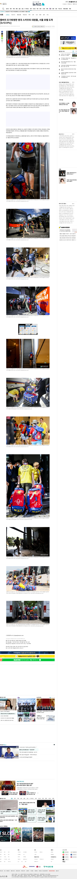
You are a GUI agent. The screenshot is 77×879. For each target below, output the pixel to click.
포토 (56, 8)
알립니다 (57, 870)
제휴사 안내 (13, 870)
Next (37, 793)
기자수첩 (61, 100)
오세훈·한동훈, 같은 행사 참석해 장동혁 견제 (13, 794)
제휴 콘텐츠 (65, 8)
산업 (22, 8)
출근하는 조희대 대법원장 (5, 711)
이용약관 (36, 870)
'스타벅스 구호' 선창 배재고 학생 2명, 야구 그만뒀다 (41, 811)
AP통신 (52, 852)
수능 (47, 14)
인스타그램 (74, 857)
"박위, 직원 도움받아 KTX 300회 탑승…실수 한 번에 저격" (28, 752)
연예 (47, 8)
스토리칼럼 (24, 852)
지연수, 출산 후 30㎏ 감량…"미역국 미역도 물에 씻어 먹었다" (28, 754)
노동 (37, 14)
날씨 (44, 14)
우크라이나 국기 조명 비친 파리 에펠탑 (7, 718)
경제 (17, 8)
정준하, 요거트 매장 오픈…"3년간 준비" (26, 749)
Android (52, 859)
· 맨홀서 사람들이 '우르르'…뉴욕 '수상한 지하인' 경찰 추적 (68, 233)
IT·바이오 (27, 8)
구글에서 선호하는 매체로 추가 (39, 26)
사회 (31, 8)
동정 (25, 861)
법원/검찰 (19, 14)
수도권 (34, 8)
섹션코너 (19, 859)
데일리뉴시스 (25, 859)
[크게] (54, 26)
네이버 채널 (66, 852)
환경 (40, 14)
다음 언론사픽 (74, 852)
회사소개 (1, 870)
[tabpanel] (46, 706)
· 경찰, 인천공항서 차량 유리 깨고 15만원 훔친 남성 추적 (68, 237)
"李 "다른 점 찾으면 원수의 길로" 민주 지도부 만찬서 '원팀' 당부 (25, 784)
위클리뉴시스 (75, 4)
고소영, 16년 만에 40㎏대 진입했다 (26, 757)
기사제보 (31, 870)
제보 (70, 8)
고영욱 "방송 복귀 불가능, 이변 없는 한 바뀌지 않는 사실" (31, 811)
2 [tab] (51, 697)
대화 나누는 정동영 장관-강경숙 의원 (7, 720)
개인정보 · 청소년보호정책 (43, 870)
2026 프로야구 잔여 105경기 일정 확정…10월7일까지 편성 (9, 817)
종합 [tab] (76, 51)
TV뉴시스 (60, 8)
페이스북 (74, 854)
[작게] (52, 26)
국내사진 (35, 852)
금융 (19, 8)
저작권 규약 (23, 870)
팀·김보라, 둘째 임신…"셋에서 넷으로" (8, 812)
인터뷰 (19, 856)
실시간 (7, 8)
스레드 (66, 859)
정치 (11, 8)
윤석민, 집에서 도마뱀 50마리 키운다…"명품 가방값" (27, 803)
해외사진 (41, 852)
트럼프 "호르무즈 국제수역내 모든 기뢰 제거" (31, 794)
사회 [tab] (73, 51)
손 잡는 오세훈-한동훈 (4, 715)
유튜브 (66, 854)
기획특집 (24, 856)
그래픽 (35, 854)
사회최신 (7, 14)
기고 (23, 854)
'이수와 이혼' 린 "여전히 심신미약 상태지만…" (28, 747)
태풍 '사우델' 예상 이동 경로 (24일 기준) (41, 718)
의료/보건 (25, 14)
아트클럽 (19, 854)
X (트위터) (66, 857)
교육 (33, 14)
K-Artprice (65, 4)
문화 (40, 8)
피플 (60, 169)
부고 (22, 861)
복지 (29, 14)
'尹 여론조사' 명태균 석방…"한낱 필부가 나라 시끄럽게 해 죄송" (41, 819)
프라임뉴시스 (69, 4)
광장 (53, 8)
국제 (14, 8)
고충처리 (27, 870)
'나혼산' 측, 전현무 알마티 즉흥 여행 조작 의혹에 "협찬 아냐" (31, 819)
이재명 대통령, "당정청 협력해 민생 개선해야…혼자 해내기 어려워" (45, 712)
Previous (0, 793)
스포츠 (43, 8)
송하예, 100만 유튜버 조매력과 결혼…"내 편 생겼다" (8, 820)
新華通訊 (52, 854)
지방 (37, 8)
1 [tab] (50, 697)
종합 (12, 798)
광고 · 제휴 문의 (7, 870)
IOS (51, 861)
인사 (18, 861)
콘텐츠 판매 (18, 870)
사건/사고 (13, 14)
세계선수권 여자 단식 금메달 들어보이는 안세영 (8, 713)
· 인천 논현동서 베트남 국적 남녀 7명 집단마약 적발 (68, 235)
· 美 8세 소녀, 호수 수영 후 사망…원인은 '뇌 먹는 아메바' (68, 240)
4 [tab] (54, 697)
